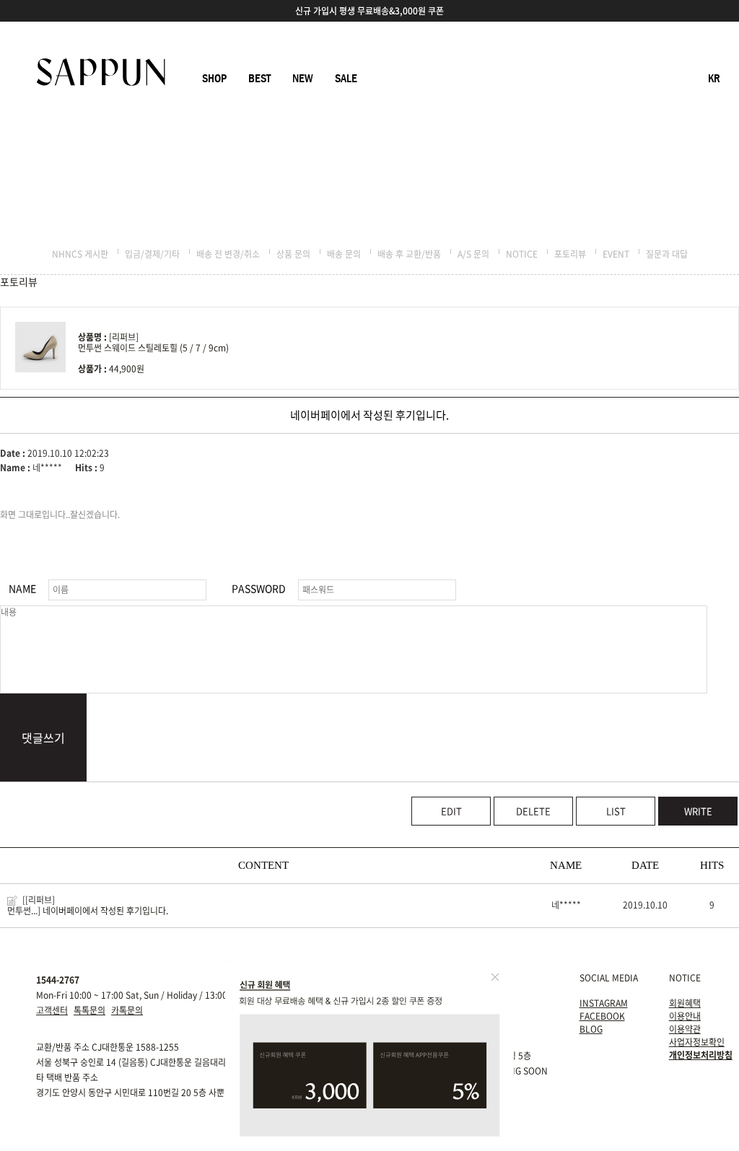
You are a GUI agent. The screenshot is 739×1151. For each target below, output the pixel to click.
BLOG (591, 1029)
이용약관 (685, 1029)
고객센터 (52, 1010)
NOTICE (522, 254)
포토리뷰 (570, 254)
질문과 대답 (667, 254)
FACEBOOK (602, 1016)
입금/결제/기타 (152, 254)
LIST (616, 811)
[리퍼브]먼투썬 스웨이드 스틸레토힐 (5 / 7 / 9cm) (153, 342)
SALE (346, 79)
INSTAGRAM (604, 1003)
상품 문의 (293, 254)
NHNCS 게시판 (80, 254)
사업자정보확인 (697, 1042)
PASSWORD (259, 588)
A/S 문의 (473, 254)
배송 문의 (344, 254)
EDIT (451, 811)
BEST (259, 79)
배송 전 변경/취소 (228, 254)
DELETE (533, 811)
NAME (22, 588)
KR (714, 79)
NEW (302, 79)
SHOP (214, 79)
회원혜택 (685, 1003)
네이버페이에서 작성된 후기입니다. (105, 910)
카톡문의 (127, 1010)
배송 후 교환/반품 (409, 254)
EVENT (616, 254)
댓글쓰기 (43, 737)
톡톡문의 (89, 1010)
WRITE (698, 811)
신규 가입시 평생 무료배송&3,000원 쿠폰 (369, 10)
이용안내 (685, 1016)
